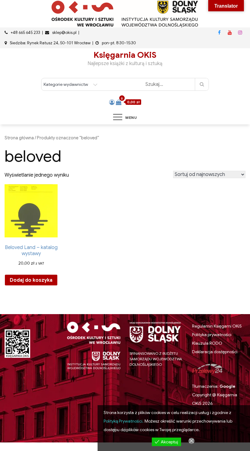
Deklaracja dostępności (215, 351)
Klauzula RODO (207, 343)
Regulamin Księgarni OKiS (217, 326)
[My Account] (112, 102)
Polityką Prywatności (123, 421)
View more (211, 429)
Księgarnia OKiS (125, 55)
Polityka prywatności (211, 334)
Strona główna (19, 138)
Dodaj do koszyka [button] (31, 280)
